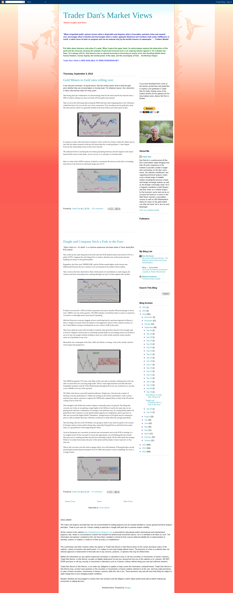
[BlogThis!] (111, 208)
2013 (144, 445)
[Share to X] (114, 208)
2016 (144, 307)
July (146, 420)
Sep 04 (149, 392)
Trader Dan (146, 157)
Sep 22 (149, 354)
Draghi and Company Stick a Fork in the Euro (93, 241)
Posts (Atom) (104, 508)
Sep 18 (149, 361)
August (147, 417)
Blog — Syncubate (150, 267)
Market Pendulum (149, 277)
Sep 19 (149, 358)
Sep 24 (149, 347)
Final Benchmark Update (151, 279)
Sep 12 (149, 378)
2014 (144, 314)
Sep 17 (149, 365)
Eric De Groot (148, 256)
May (146, 427)
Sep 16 (149, 368)
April (146, 430)
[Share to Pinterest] (119, 208)
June (146, 423)
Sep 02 (149, 412)
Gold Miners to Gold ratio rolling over (88, 80)
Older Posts (128, 501)
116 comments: (98, 209)
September (148, 327)
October (147, 324)
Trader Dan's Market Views (107, 15)
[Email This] (109, 208)
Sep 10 (149, 385)
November (148, 321)
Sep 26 (149, 341)
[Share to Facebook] (116, 208)
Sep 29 (149, 334)
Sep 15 (149, 371)
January (147, 440)
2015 (144, 311)
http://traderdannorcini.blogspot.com (98, 532)
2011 (144, 452)
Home (99, 501)
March (147, 434)
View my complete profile (149, 210)
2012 (144, 448)
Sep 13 (149, 375)
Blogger (128, 588)
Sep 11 (149, 382)
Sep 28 (149, 337)
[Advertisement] (99, 224)
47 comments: (97, 492)
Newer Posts (70, 501)
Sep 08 (149, 388)
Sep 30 (149, 330)
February (148, 437)
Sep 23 (149, 351)
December (148, 317)
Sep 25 (149, 344)
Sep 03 (149, 409)
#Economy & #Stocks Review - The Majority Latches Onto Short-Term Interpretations (155, 260)
